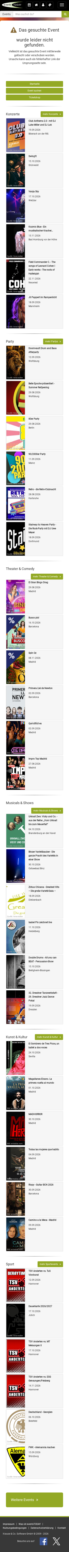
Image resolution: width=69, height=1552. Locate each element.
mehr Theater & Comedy (46, 576)
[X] (57, 1541)
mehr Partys (52, 341)
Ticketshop (34, 97)
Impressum (9, 1524)
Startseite (34, 84)
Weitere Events (23, 1500)
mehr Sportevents (50, 1264)
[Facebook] (44, 1541)
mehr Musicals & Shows (46, 810)
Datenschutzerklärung (42, 1528)
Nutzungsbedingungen (15, 1528)
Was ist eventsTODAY (30, 1524)
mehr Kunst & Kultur (48, 1037)
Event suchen (34, 90)
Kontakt (62, 1528)
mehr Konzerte (51, 114)
